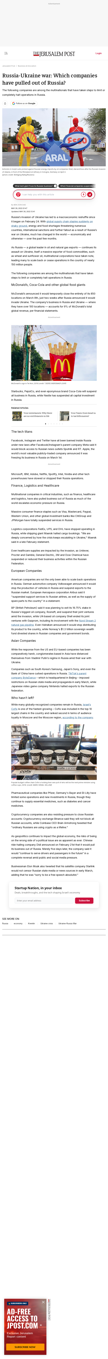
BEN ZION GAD (20, 205)
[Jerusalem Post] (54, 54)
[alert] (25, 1327)
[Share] (5, 103)
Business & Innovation (27, 66)
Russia (5, 923)
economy (18, 923)
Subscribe (84, 900)
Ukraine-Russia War (67, 923)
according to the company (77, 717)
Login (99, 53)
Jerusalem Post (8, 66)
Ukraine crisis (46, 923)
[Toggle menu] (5, 53)
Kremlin (31, 923)
